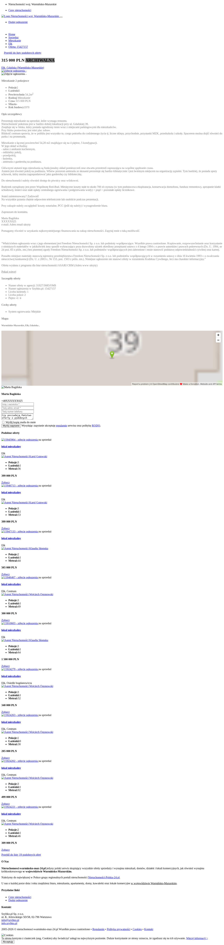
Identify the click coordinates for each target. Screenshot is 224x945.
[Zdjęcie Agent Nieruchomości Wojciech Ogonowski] (27, 594)
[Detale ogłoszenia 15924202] (19, 760)
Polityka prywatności (118, 929)
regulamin (61, 425)
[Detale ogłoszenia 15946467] (19, 577)
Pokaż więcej (8, 271)
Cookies (137, 929)
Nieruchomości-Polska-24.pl (104, 877)
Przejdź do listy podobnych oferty (22, 52)
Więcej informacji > (197, 938)
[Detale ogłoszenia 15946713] (19, 485)
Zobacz (5, 482)
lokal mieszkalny (11, 446)
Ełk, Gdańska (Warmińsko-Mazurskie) (22, 67)
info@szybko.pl (10, 920)
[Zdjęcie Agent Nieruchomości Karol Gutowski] (24, 456)
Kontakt (148, 929)
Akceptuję (8, 941)
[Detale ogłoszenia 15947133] (19, 531)
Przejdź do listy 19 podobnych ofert (21, 854)
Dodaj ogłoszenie (18, 900)
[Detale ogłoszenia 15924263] (19, 715)
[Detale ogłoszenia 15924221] (19, 806)
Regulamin (98, 929)
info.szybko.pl (9, 923)
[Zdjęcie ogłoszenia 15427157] (13, 70)
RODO (96, 425)
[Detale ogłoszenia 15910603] (19, 623)
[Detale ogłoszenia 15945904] (19, 439)
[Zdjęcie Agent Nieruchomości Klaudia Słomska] (24, 548)
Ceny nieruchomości (19, 10)
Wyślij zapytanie (11, 425)
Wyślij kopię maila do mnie (21, 422)
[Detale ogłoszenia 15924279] (19, 669)
